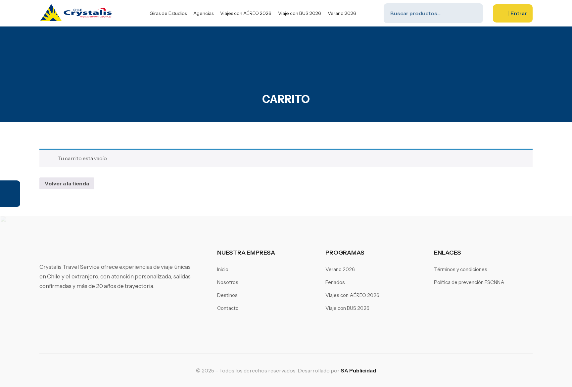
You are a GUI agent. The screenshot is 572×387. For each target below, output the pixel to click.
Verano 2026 (342, 13)
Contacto (228, 308)
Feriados (335, 282)
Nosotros (227, 282)
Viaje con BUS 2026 (299, 13)
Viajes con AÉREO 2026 (245, 13)
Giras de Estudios (168, 13)
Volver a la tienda (67, 183)
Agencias (203, 13)
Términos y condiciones (460, 269)
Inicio (222, 269)
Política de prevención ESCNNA (469, 282)
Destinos (227, 295)
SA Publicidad (358, 370)
